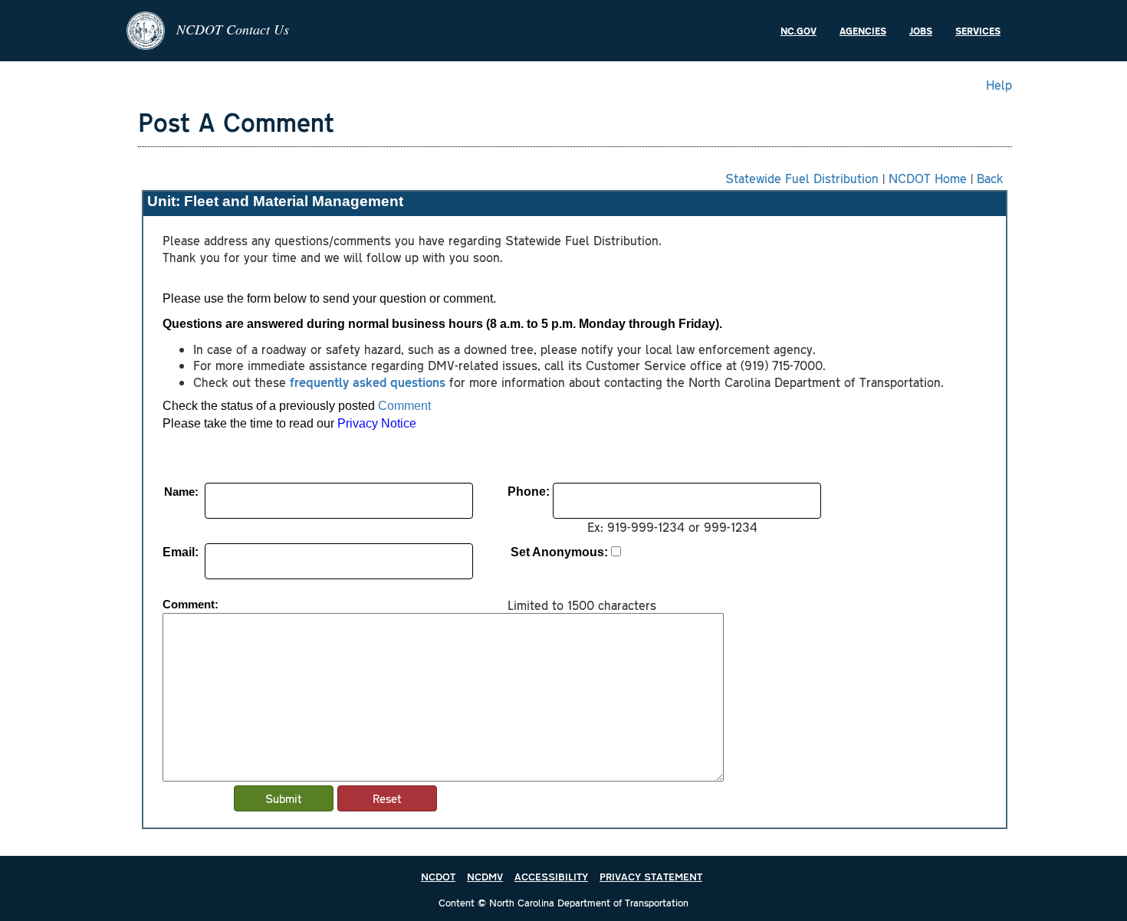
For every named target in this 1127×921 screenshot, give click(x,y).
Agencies (863, 30)
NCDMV (485, 876)
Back (990, 177)
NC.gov (798, 30)
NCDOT (438, 876)
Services (978, 30)
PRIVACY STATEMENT (651, 876)
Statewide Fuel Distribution (802, 177)
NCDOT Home (928, 177)
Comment (404, 405)
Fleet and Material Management (293, 201)
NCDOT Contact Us (232, 29)
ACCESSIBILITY (551, 876)
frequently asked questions (367, 381)
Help (999, 84)
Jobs (920, 30)
